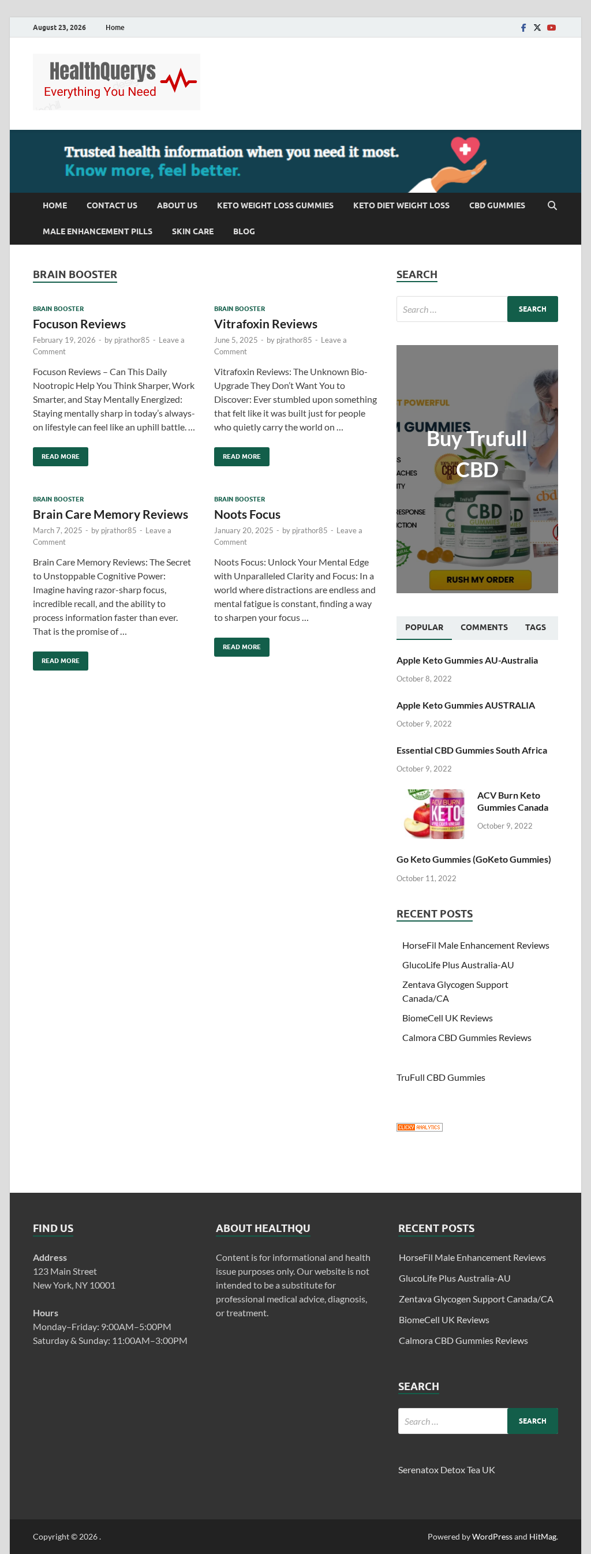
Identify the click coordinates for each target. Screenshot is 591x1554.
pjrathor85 (132, 339)
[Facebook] (523, 27)
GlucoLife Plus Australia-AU (458, 964)
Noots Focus (247, 514)
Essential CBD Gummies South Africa (472, 749)
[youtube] (551, 27)
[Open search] (552, 206)
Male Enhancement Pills (97, 231)
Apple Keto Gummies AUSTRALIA (466, 704)
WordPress (492, 1536)
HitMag (542, 1536)
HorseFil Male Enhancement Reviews (475, 944)
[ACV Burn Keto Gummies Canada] (433, 796)
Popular (424, 627)
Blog (244, 231)
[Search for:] (477, 309)
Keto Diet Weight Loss (401, 205)
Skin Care (193, 231)
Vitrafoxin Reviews (265, 323)
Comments (484, 627)
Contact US (112, 205)
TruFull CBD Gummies (441, 1077)
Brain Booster (58, 309)
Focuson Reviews (79, 323)
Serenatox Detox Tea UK (446, 1469)
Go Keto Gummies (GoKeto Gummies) (474, 858)
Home (115, 27)
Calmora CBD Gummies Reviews (467, 1037)
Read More (56, 453)
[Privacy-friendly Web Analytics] (420, 1127)
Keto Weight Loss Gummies (275, 205)
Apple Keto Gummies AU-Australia (467, 659)
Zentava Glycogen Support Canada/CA (476, 1298)
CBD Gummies (497, 205)
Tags (535, 627)
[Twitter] (537, 27)
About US (177, 205)
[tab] (424, 627)
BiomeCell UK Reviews (447, 1017)
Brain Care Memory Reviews (110, 514)
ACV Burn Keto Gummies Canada (512, 800)
